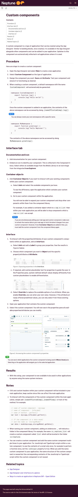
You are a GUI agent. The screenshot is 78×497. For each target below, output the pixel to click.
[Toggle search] (70, 3)
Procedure (10, 23)
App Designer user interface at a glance (25, 473)
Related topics (12, 42)
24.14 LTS (72, 8)
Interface (12, 34)
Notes (9, 39)
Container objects (14, 31)
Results (9, 36)
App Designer (15, 469)
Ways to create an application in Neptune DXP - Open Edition (32, 476)
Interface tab (11, 26)
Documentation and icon (16, 29)
